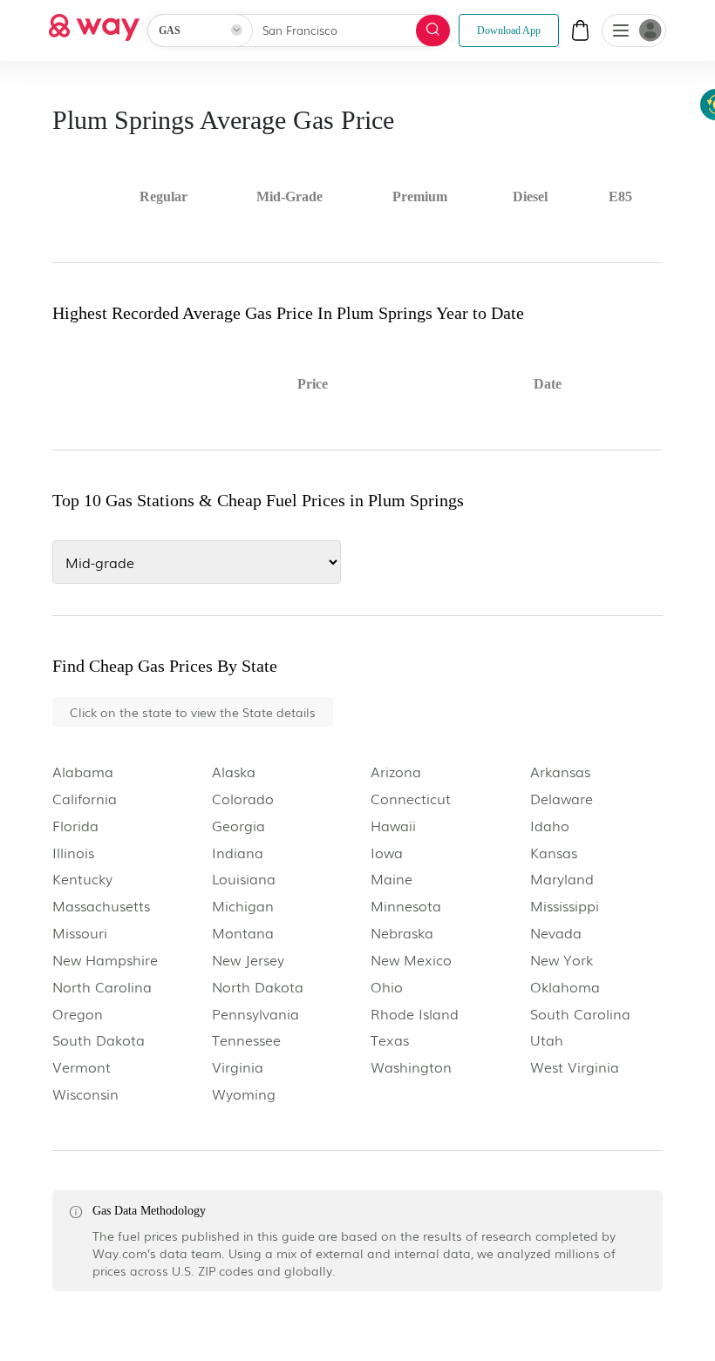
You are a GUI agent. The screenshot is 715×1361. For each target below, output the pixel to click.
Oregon (77, 1014)
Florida (75, 826)
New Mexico (411, 960)
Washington (411, 1067)
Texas (390, 1040)
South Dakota (98, 1040)
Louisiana (244, 879)
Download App (509, 30)
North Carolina (102, 987)
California (84, 799)
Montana (243, 933)
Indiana (237, 853)
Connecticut (411, 799)
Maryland (562, 879)
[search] (433, 30)
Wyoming (244, 1094)
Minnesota (406, 906)
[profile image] (634, 30)
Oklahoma (565, 987)
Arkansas (560, 772)
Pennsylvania (255, 1014)
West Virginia (574, 1067)
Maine (391, 879)
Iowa (387, 853)
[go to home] (94, 22)
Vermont (81, 1067)
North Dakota (257, 987)
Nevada (556, 933)
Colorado (243, 799)
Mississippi (564, 906)
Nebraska (402, 933)
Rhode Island (415, 1014)
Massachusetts (101, 906)
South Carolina (580, 1014)
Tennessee (246, 1040)
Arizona (396, 772)
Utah (546, 1040)
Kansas (553, 853)
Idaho (549, 826)
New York (561, 960)
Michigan (243, 906)
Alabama (82, 772)
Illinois (73, 853)
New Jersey (248, 960)
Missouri (79, 933)
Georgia (238, 826)
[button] (621, 32)
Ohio (387, 987)
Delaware (561, 799)
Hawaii (393, 826)
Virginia (237, 1067)
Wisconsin (85, 1094)
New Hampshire (105, 960)
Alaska (233, 772)
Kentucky (82, 879)
